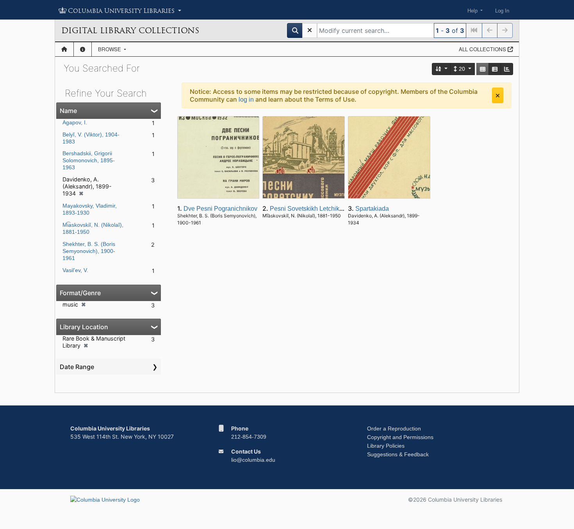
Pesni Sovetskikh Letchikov (308, 208)
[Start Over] (309, 30)
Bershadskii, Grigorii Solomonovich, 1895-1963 (88, 160)
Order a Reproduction (394, 428)
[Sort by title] (441, 69)
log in (246, 99)
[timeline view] (507, 69)
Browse (110, 49)
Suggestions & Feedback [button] (398, 454)
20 (462, 69)
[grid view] (482, 69)
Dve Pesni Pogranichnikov (220, 208)
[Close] (497, 95)
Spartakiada (372, 208)
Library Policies (386, 446)
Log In (502, 11)
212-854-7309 (248, 437)
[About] (82, 49)
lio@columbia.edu (253, 460)
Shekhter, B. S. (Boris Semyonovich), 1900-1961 (88, 251)
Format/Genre (80, 293)
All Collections (483, 49)
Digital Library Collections (130, 30)
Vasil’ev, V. (75, 270)
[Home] (64, 49)
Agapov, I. (74, 122)
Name (68, 111)
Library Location (84, 327)
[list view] (494, 69)
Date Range (77, 367)
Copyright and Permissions (400, 437)
